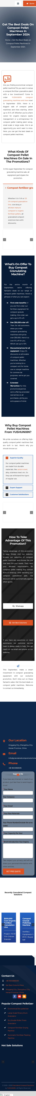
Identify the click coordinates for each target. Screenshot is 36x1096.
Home (7, 40)
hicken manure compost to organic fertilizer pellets (16, 210)
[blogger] (24, 996)
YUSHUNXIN (11, 1088)
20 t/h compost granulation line (17, 201)
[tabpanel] (18, 210)
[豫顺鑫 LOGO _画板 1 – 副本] (18, 957)
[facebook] (15, 996)
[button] (18, 458)
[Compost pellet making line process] (18, 231)
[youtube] (19, 996)
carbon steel (22, 469)
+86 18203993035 (12, 981)
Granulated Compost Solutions (23, 1085)
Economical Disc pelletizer (18, 1008)
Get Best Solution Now (15, 985)
